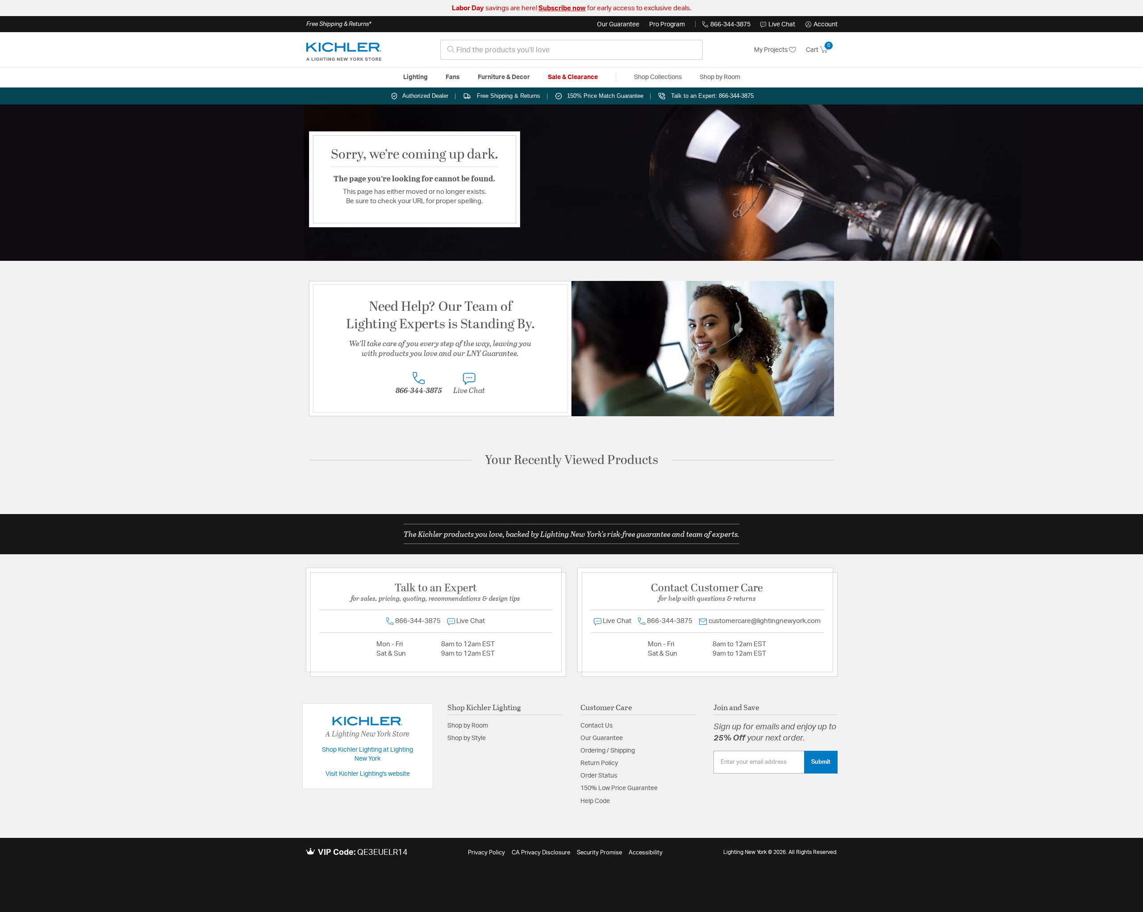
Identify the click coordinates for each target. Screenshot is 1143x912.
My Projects (771, 50)
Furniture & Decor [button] (504, 77)
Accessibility (646, 853)
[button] (821, 24)
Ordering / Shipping (607, 751)
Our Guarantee (618, 24)
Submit (820, 762)
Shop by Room (467, 726)
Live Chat (781, 24)
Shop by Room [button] (720, 77)
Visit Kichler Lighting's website (367, 774)
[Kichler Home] (344, 50)
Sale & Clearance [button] (573, 77)
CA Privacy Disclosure (541, 853)
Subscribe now (562, 8)
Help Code (595, 801)
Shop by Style (466, 738)
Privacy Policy (486, 853)
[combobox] (571, 50)
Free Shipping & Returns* (338, 24)
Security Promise (599, 853)
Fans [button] (453, 77)
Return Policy (599, 763)
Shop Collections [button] (658, 77)
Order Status (598, 776)
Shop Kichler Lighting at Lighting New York (367, 754)
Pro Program (667, 24)
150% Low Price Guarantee (619, 788)
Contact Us (596, 726)
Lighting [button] (415, 77)
